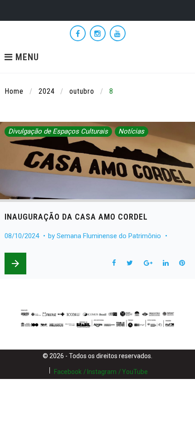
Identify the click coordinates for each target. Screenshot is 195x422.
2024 (47, 91)
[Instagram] (98, 33)
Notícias (131, 131)
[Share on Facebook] (113, 263)
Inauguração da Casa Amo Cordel (76, 216)
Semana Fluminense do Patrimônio (109, 236)
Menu (26, 57)
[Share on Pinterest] (182, 263)
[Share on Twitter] (129, 263)
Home (14, 91)
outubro (81, 91)
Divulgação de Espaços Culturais (58, 131)
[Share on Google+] (148, 263)
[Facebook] (78, 33)
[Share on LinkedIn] (165, 263)
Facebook (68, 371)
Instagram (102, 371)
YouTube (135, 371)
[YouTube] (118, 33)
